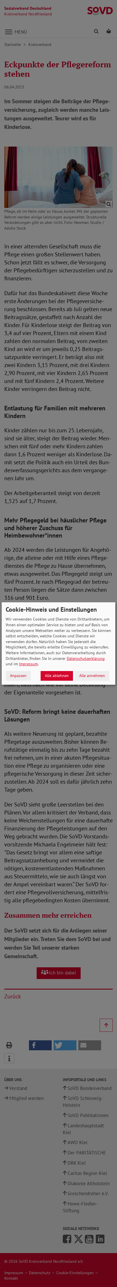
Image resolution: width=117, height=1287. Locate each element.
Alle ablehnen (57, 675)
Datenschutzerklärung (86, 658)
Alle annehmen (92, 675)
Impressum (28, 663)
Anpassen (18, 675)
